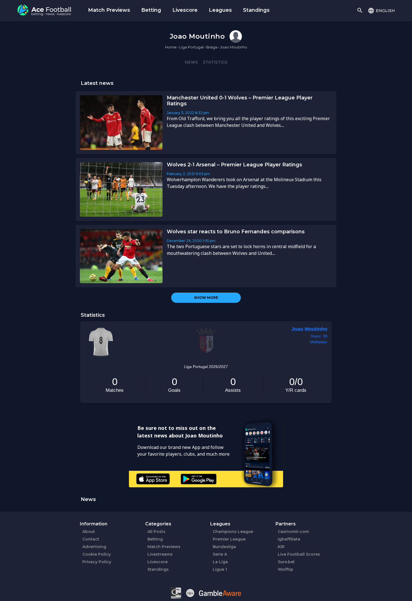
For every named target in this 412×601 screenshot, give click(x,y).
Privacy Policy (96, 561)
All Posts (156, 531)
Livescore (185, 10)
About (88, 531)
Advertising (94, 546)
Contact (90, 539)
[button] (381, 10)
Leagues (220, 10)
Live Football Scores (299, 554)
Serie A (220, 554)
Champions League (233, 531)
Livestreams (160, 554)
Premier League (229, 539)
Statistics (215, 62)
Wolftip (285, 569)
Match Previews (109, 10)
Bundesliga (224, 546)
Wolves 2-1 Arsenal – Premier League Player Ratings (234, 165)
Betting (151, 10)
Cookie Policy (96, 554)
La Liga (220, 561)
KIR (281, 546)
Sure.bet (286, 561)
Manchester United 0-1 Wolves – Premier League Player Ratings (240, 101)
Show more (206, 297)
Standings (256, 10)
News (191, 62)
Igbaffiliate (289, 539)
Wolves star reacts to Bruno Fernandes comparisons (236, 232)
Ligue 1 (220, 569)
